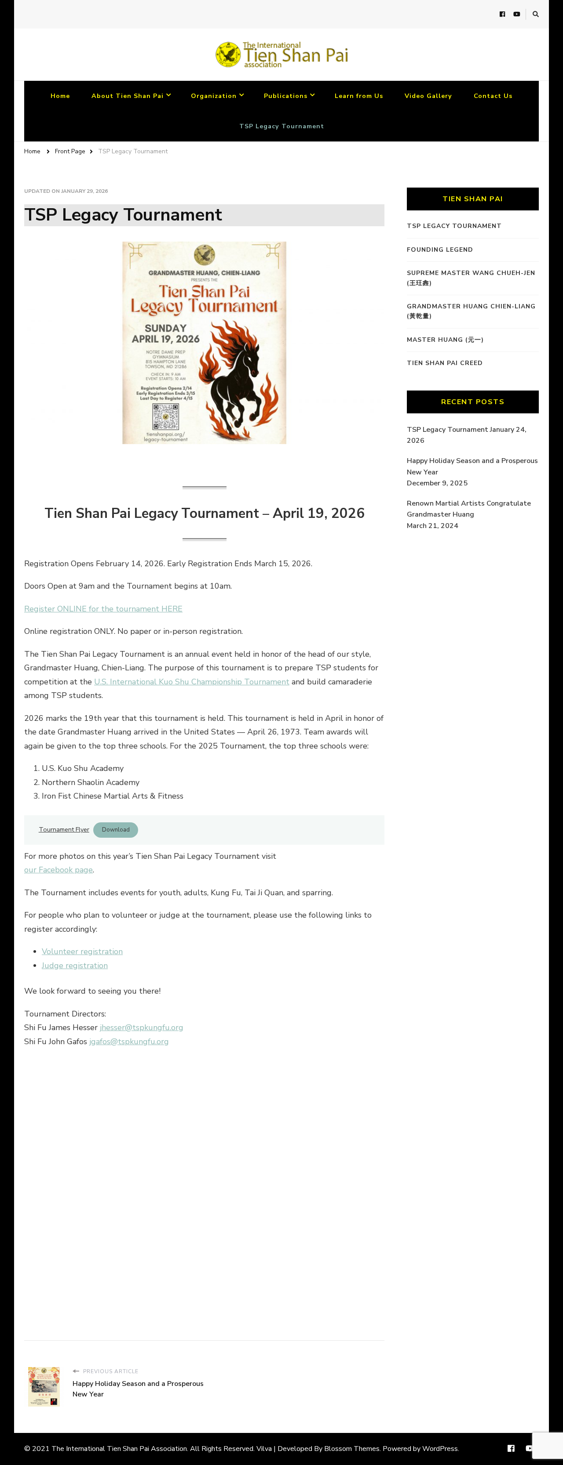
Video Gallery (428, 96)
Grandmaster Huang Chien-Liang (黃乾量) (471, 311)
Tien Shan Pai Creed (445, 363)
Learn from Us (359, 96)
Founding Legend (440, 250)
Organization (214, 96)
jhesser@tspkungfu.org (141, 1027)
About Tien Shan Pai (127, 96)
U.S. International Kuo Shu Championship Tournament (191, 681)
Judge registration (75, 965)
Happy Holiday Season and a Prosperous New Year (472, 466)
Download (116, 830)
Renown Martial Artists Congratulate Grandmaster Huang (469, 509)
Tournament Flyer (64, 829)
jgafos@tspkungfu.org (129, 1041)
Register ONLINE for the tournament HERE (103, 609)
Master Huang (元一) (445, 340)
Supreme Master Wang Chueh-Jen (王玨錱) (471, 278)
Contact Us (493, 96)
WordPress (440, 1449)
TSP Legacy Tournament (281, 126)
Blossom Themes (352, 1449)
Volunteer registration (82, 951)
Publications (285, 96)
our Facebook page (58, 870)
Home (60, 96)
